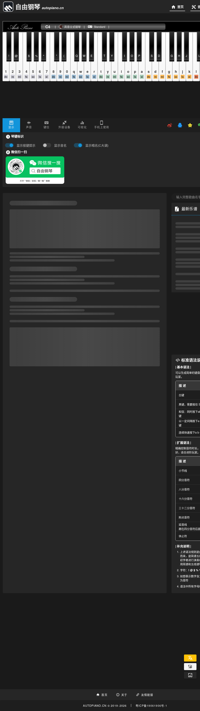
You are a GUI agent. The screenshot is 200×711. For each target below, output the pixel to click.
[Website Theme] (190, 666)
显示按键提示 (26, 145)
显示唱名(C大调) (96, 145)
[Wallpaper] (190, 675)
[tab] (11, 125)
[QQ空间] (190, 125)
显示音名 (60, 145)
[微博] (169, 125)
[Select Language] (190, 658)
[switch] (48, 145)
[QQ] (180, 125)
